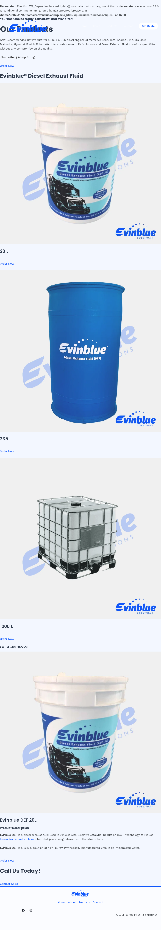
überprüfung (8, 57)
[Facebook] (23, 910)
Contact (128, 26)
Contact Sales (9, 883)
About (96, 26)
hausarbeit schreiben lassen (18, 839)
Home (83, 26)
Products (111, 26)
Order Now (7, 65)
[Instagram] (30, 910)
